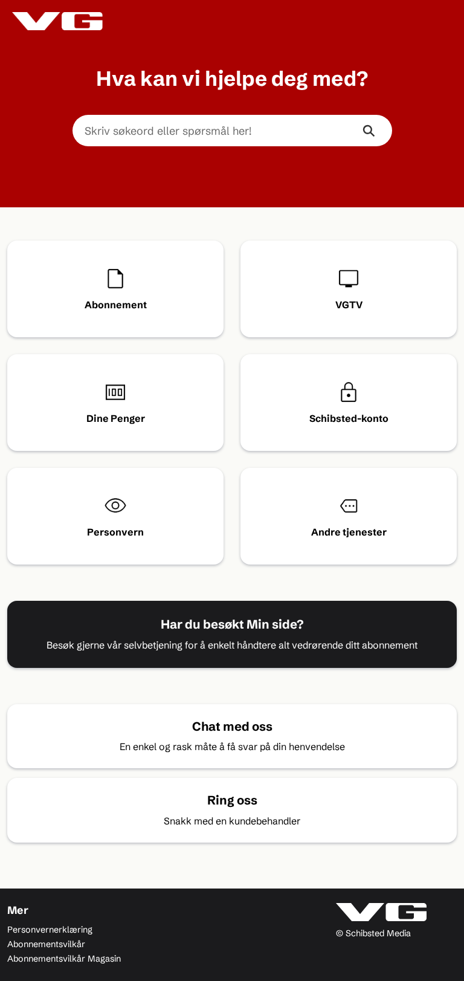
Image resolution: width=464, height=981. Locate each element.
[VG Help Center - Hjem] (57, 21)
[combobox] (209, 130)
